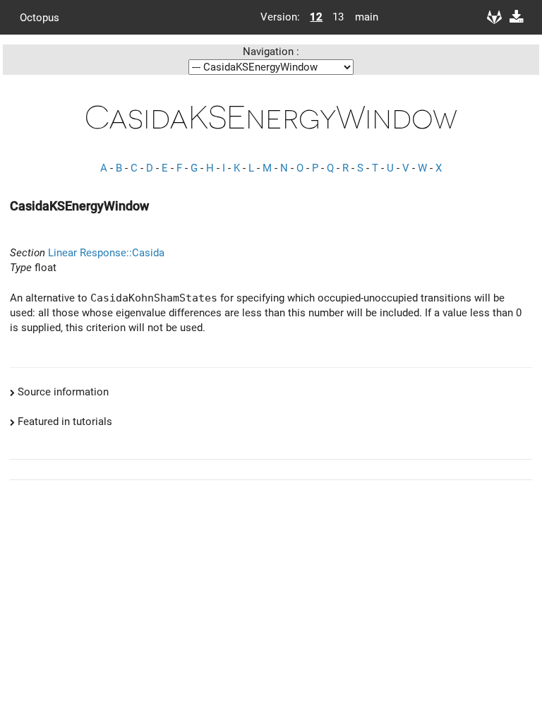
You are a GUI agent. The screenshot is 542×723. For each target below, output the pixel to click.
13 (338, 17)
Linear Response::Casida (106, 252)
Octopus (39, 17)
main (361, 17)
